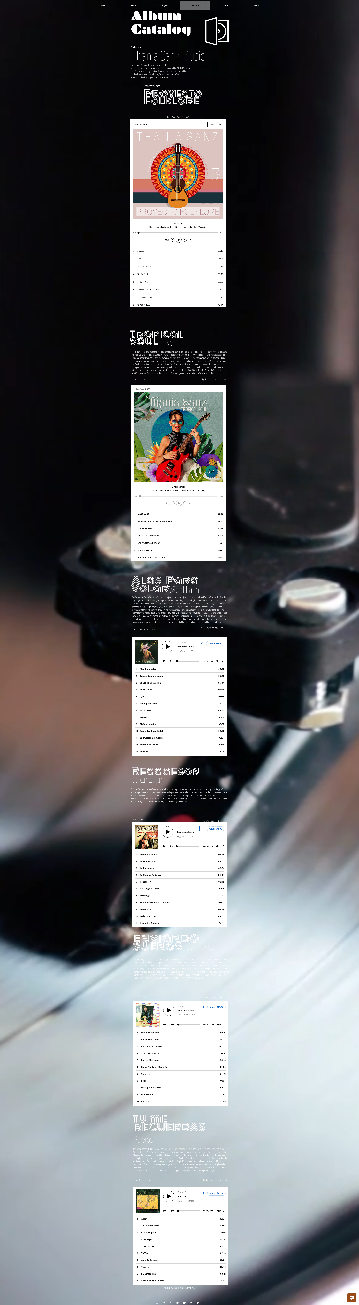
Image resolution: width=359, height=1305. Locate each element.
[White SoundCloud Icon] (191, 1302)
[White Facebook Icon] (164, 1302)
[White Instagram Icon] (170, 1302)
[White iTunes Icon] (157, 1302)
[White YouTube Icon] (184, 1302)
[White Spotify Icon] (197, 1302)
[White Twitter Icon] (177, 1302)
